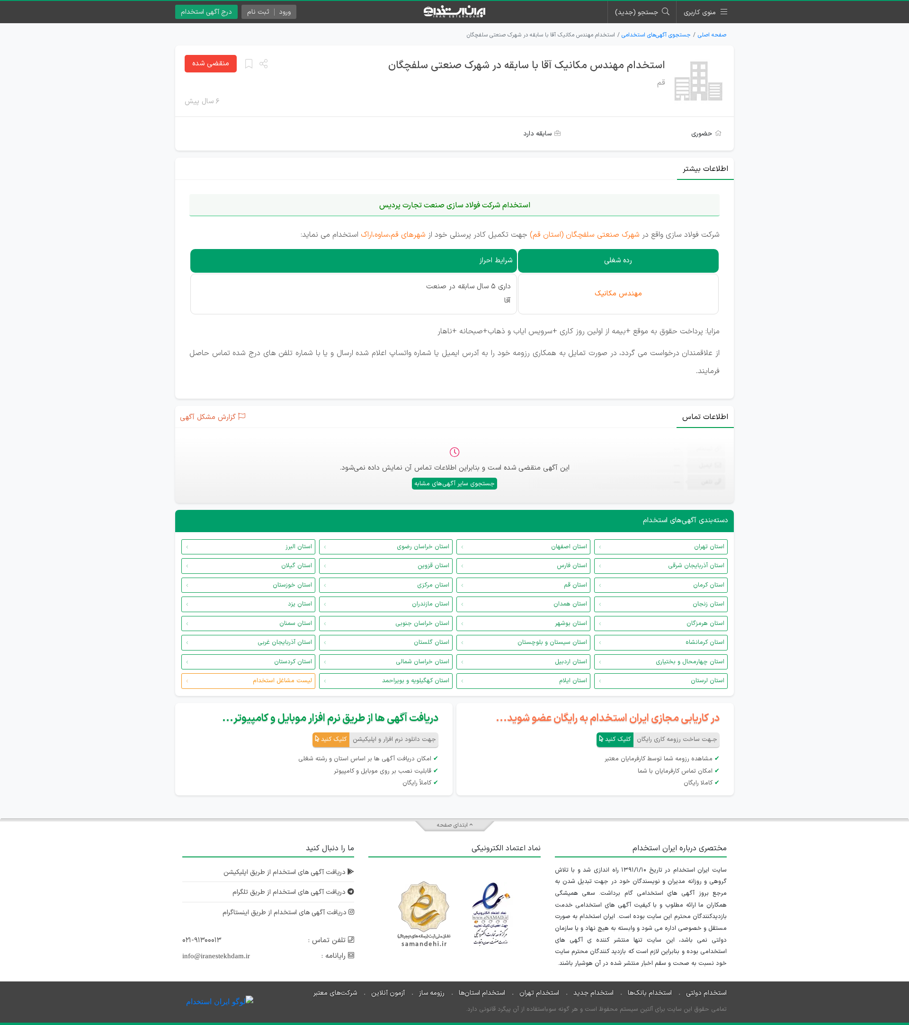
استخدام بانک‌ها (650, 993)
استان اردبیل (571, 662)
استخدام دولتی (706, 993)
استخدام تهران (539, 993)
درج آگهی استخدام (206, 12)
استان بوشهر (571, 623)
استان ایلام (573, 681)
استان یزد (300, 604)
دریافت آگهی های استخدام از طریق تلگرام (290, 892)
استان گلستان (431, 642)
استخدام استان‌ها (482, 993)
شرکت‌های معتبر (335, 993)
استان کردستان (293, 662)
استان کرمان (708, 585)
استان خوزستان (292, 585)
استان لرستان (707, 681)
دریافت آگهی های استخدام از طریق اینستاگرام (285, 913)
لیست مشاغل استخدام (282, 681)
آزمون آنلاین (388, 993)
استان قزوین (433, 565)
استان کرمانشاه (705, 642)
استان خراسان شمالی (422, 662)
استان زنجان (708, 604)
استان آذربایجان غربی (285, 642)
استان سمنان (295, 623)
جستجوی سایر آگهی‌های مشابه (454, 484)
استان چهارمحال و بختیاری (690, 662)
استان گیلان (296, 565)
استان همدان (570, 604)
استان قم (575, 585)
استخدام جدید (593, 993)
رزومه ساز (432, 993)
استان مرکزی (433, 585)
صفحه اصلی (712, 35)
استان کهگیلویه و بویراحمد (415, 681)
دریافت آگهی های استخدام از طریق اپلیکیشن (285, 872)
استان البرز (298, 547)
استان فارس (572, 565)
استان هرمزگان (705, 623)
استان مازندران (430, 604)
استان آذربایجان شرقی (696, 565)
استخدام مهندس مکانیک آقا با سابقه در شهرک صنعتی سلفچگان (526, 65)
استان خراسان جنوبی (422, 623)
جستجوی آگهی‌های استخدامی (656, 35)
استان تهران (709, 547)
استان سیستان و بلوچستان (552, 642)
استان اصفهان (569, 547)
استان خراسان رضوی (423, 547)
